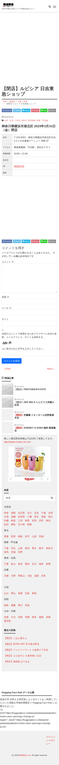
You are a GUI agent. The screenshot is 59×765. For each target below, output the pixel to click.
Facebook (7, 110)
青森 (6, 536)
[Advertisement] (29, 48)
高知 (27, 605)
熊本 (34, 617)
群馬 (6, 552)
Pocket (36, 110)
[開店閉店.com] (16, 5)
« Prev (7, 369)
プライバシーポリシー (50, 740)
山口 (6, 593)
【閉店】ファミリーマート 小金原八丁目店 (26, 650)
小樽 (29, 516)
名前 (5, 297)
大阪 (29, 575)
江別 (20, 520)
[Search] (52, 498)
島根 (20, 593)
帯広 (36, 516)
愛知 (27, 564)
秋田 (13, 536)
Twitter (17, 110)
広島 (27, 593)
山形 (34, 536)
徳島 (6, 605)
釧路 (29, 524)
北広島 (21, 513)
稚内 (48, 520)
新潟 (27, 548)
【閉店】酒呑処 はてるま (17, 661)
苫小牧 (21, 524)
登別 (34, 520)
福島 (20, 536)
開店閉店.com (25, 755)
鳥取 (34, 593)
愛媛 (13, 605)
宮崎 (20, 617)
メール (6, 308)
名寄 (50, 513)
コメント (8, 262)
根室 (13, 520)
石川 (34, 564)
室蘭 (13, 516)
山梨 (20, 548)
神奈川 (24, 120)
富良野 (21, 516)
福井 (41, 564)
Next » (50, 369)
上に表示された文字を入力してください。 (23, 348)
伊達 (6, 513)
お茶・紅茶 (8, 120)
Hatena (26, 110)
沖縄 (27, 617)
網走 (13, 524)
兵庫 (13, 575)
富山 (13, 564)
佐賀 (6, 617)
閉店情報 (32, 120)
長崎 (48, 617)
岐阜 (20, 564)
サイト (5, 319)
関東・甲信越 (42, 120)
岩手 (27, 536)
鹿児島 (7, 621)
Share (53, 110)
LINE (44, 110)
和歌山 (21, 575)
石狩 (41, 520)
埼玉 (13, 548)
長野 (20, 552)
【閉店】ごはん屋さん (15, 638)
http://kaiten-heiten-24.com (17, 442)
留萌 (27, 520)
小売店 (17, 120)
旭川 (50, 516)
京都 (6, 575)
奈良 (43, 575)
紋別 (6, 524)
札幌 (6, 520)
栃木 (41, 548)
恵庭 (43, 516)
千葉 (6, 548)
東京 (34, 548)
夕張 (6, 516)
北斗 (29, 513)
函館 (13, 513)
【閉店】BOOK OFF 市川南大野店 (21, 644)
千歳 (43, 513)
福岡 (41, 617)
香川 (20, 605)
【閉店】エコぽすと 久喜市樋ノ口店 (22, 655)
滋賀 (36, 575)
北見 (36, 513)
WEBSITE (19, 166)
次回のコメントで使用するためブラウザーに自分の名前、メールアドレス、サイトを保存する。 (29, 335)
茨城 (13, 552)
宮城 (41, 536)
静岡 (48, 564)
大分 (13, 617)
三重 (6, 564)
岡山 (13, 593)
